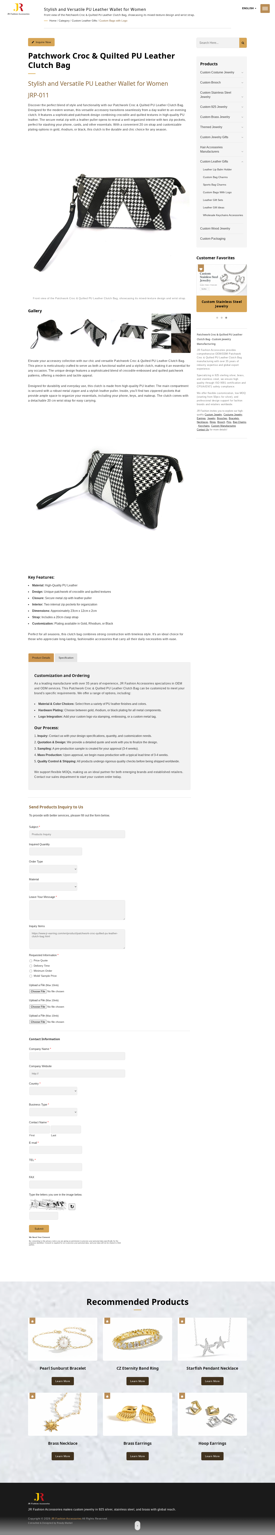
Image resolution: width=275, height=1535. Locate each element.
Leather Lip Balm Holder (217, 169)
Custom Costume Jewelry (217, 72)
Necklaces (202, 422)
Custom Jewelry (213, 414)
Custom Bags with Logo (113, 20)
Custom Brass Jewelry (215, 117)
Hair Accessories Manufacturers (211, 149)
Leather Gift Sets (213, 199)
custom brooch (210, 82)
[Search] (243, 43)
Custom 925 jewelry (213, 106)
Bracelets (234, 418)
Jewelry (211, 418)
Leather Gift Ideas (213, 207)
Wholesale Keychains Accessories (223, 215)
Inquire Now (43, 42)
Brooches (222, 418)
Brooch (221, 422)
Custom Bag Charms (215, 177)
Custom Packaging (212, 238)
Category (64, 20)
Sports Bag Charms (214, 184)
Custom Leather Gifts (84, 20)
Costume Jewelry (233, 414)
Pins (229, 422)
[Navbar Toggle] (265, 8)
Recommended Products (137, 1301)
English (248, 8)
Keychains (204, 425)
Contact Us (203, 429)
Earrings (201, 418)
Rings (213, 422)
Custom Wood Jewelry (215, 228)
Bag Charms (239, 422)
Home (52, 20)
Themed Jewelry (211, 127)
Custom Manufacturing (223, 425)
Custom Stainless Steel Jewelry (215, 94)
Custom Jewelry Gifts (214, 137)
